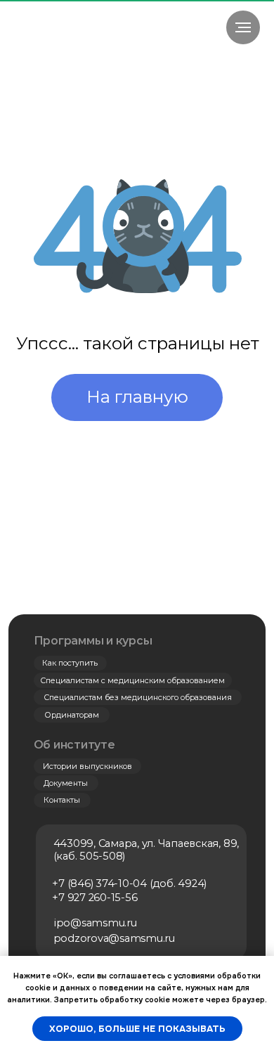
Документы (66, 783)
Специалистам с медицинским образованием (132, 680)
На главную (137, 396)
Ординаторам (71, 715)
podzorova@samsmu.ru (114, 938)
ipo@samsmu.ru (95, 923)
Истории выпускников (87, 766)
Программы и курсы (93, 640)
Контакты (62, 800)
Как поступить (70, 663)
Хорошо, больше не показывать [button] (137, 1029)
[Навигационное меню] (243, 27)
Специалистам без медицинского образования (138, 697)
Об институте (74, 744)
